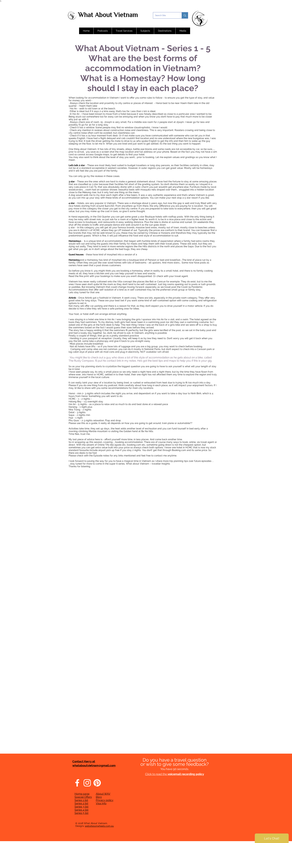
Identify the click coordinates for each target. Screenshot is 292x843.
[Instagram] (87, 783)
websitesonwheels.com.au (99, 826)
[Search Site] (185, 15)
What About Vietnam (108, 14)
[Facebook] (77, 783)
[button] (102, 31)
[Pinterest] (97, 783)
